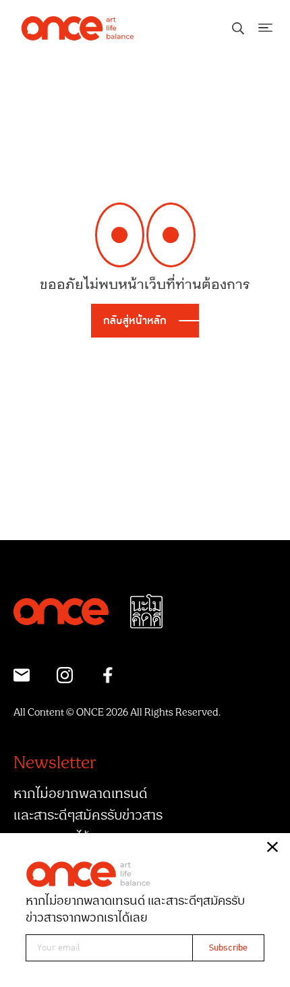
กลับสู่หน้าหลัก (135, 320)
